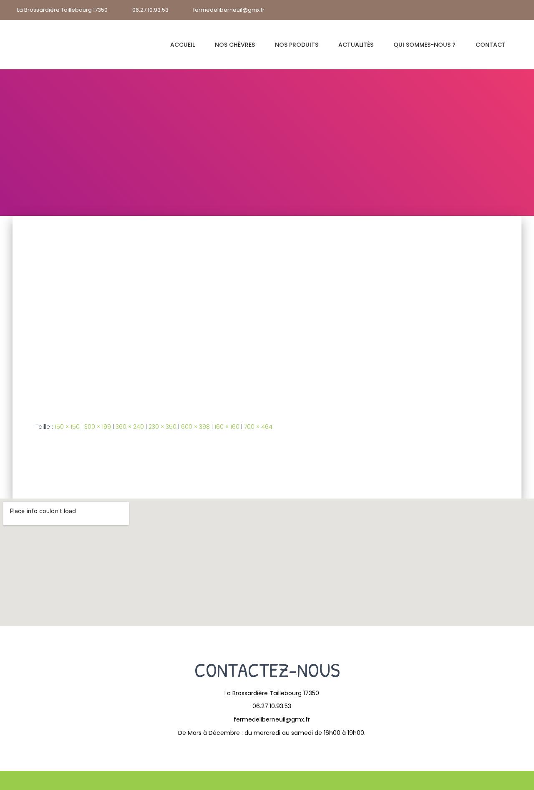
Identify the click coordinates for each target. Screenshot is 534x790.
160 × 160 (226, 427)
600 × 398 (195, 427)
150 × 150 (67, 427)
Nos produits (296, 45)
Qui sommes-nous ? (424, 45)
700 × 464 (258, 427)
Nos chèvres (235, 45)
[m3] (175, 312)
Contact (491, 45)
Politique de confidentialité (194, 780)
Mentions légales (275, 780)
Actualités (355, 45)
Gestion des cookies (348, 780)
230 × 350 (162, 427)
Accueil (182, 45)
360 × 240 (130, 427)
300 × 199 (97, 427)
